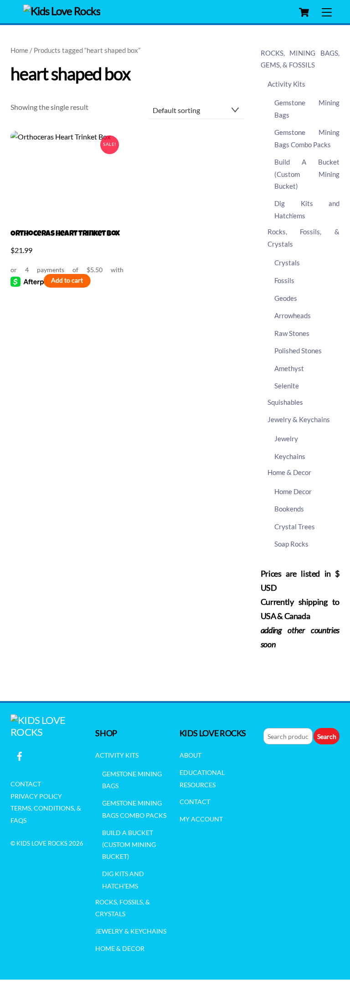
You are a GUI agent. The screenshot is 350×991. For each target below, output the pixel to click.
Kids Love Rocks (41, 843)
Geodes (285, 298)
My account (201, 819)
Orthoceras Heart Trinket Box (65, 234)
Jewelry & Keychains (299, 419)
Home (19, 50)
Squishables (285, 402)
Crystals (287, 262)
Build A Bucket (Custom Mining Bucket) (307, 174)
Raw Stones (291, 333)
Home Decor (293, 491)
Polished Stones (298, 350)
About (190, 755)
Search (326, 736)
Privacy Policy (36, 796)
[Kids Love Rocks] (61, 10)
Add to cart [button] (67, 280)
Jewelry (286, 438)
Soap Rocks (291, 544)
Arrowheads (292, 315)
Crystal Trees (294, 526)
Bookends (289, 509)
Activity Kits (286, 84)
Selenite (286, 386)
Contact (25, 784)
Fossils (284, 280)
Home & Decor (289, 472)
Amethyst (289, 368)
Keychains (289, 456)
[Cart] (304, 12)
